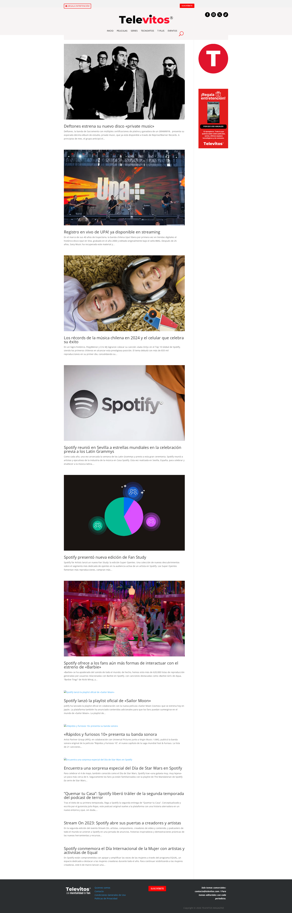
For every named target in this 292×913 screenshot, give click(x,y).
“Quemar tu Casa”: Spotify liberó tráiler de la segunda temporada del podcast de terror (124, 795)
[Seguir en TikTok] (225, 14)
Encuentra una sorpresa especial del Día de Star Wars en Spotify (123, 768)
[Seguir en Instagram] (213, 14)
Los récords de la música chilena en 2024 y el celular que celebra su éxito (124, 339)
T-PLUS (160, 30)
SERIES (134, 30)
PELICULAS (122, 30)
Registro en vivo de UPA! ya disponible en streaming (112, 232)
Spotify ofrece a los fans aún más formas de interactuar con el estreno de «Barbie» (121, 665)
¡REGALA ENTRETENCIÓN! (79, 6)
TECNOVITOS (147, 30)
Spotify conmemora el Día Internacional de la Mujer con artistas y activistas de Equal (124, 850)
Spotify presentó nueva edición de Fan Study (105, 557)
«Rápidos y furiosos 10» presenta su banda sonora (110, 734)
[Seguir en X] (219, 14)
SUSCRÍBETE (187, 5)
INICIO (110, 30)
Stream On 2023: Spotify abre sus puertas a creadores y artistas (122, 823)
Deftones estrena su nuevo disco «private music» (109, 126)
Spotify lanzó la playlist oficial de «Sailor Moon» (107, 700)
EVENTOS (172, 30)
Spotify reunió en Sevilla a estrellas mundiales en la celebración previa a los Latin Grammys (122, 449)
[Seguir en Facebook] (207, 14)
